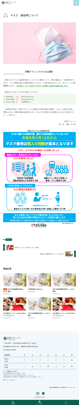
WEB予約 (10, 375)
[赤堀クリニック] (9, 3)
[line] (42, 393)
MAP (34, 343)
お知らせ (8, 239)
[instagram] (36, 393)
